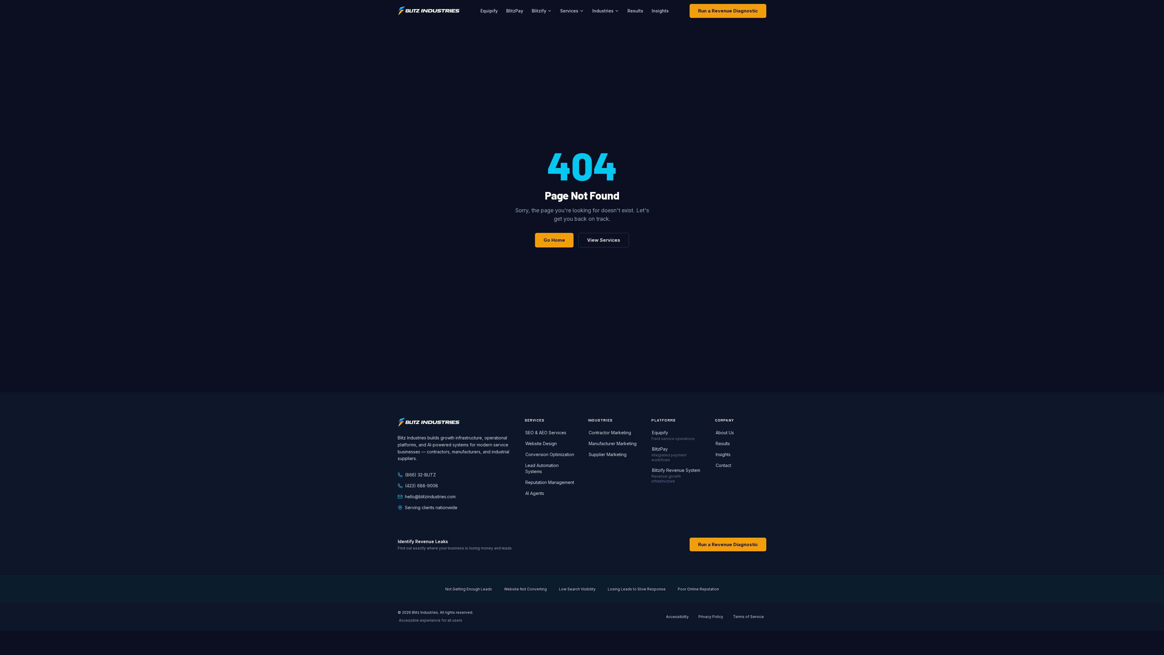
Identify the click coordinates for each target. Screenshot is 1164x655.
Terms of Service (748, 616)
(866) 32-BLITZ (420, 474)
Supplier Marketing (608, 454)
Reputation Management (549, 482)
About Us (725, 432)
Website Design (541, 443)
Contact (723, 465)
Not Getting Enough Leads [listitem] (468, 589)
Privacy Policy (710, 616)
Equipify (489, 10)
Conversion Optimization (549, 454)
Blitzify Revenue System (676, 470)
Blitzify (539, 10)
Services (569, 10)
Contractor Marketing (610, 432)
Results (635, 10)
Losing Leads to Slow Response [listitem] (637, 589)
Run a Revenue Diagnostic (728, 11)
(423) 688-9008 (421, 485)
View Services (603, 240)
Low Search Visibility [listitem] (577, 589)
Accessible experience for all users (430, 620)
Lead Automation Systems (542, 468)
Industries (603, 10)
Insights (660, 10)
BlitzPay (514, 10)
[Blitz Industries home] (429, 11)
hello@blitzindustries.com (430, 496)
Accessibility (677, 616)
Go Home (554, 240)
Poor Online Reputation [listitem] (698, 589)
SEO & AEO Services (545, 432)
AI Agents (534, 493)
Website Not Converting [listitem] (525, 589)
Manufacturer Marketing (613, 443)
